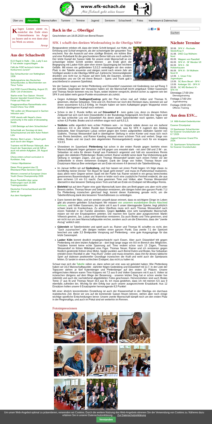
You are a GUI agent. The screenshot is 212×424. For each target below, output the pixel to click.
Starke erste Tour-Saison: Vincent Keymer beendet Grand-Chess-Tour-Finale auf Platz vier (29, 98)
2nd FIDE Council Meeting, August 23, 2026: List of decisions (29, 90)
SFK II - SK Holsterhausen (179, 66)
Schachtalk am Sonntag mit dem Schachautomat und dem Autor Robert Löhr (29, 132)
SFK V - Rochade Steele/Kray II (182, 49)
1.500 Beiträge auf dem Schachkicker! (29, 126)
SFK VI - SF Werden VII (189, 62)
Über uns (18, 20)
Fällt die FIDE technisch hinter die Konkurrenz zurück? (27, 68)
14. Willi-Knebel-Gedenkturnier (185, 121)
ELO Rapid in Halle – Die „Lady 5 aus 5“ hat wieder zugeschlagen (29, 62)
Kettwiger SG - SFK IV (189, 84)
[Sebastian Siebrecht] (134, 342)
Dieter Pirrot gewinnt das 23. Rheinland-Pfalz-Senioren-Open (26, 168)
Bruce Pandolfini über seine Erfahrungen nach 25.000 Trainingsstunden (24, 182)
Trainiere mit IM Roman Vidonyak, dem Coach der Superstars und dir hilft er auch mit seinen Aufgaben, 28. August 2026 (30, 149)
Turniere (65, 20)
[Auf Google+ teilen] (158, 29)
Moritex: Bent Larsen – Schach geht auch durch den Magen (28, 140)
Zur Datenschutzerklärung (131, 415)
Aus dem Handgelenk (21, 195)
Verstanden (106, 419)
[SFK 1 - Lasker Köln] (102, 342)
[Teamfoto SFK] (150, 80)
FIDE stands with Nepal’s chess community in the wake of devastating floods (29, 119)
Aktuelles (32, 20)
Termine (80, 20)
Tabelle (81, 264)
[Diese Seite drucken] (149, 29)
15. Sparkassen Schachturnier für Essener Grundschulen (185, 145)
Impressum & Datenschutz (163, 20)
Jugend (95, 20)
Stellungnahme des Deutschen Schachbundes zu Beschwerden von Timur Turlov (28, 82)
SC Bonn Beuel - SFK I (189, 81)
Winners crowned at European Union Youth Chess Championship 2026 (29, 174)
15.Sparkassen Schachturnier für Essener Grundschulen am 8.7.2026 (185, 131)
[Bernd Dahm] (69, 342)
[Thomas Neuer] (102, 375)
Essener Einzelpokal (180, 125)
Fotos (140, 20)
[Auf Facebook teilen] (152, 29)
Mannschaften (49, 20)
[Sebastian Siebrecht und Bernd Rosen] (69, 375)
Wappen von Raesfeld (189, 59)
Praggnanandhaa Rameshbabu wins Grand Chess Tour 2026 (28, 105)
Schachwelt (124, 20)
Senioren (110, 20)
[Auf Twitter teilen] (155, 29)
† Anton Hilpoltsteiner (21, 163)
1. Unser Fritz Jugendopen (180, 77)
